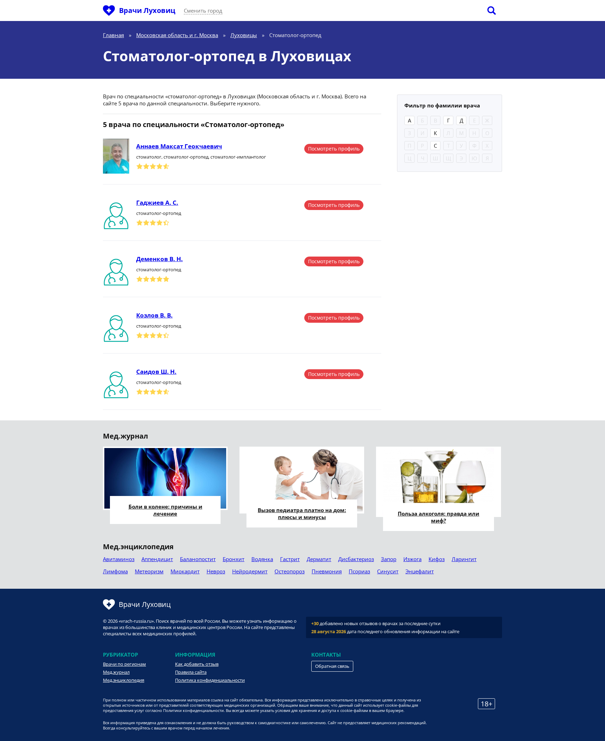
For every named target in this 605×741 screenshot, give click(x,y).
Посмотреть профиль (334, 148)
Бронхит (233, 558)
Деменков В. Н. (159, 259)
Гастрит (290, 558)
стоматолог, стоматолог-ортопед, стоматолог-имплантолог (201, 157)
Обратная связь (332, 666)
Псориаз (359, 571)
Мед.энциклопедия (123, 680)
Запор (388, 558)
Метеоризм (149, 571)
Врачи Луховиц (147, 10)
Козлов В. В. (154, 315)
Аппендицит (157, 558)
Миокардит (185, 571)
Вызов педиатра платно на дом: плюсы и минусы (302, 513)
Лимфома (115, 571)
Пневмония (327, 571)
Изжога (412, 558)
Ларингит (464, 558)
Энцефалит (419, 571)
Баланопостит (198, 558)
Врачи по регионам (124, 664)
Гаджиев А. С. (157, 202)
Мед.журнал (116, 672)
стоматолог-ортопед (158, 213)
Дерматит (319, 558)
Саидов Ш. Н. (156, 372)
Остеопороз (289, 571)
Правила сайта (191, 672)
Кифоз (437, 558)
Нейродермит (249, 571)
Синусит (387, 571)
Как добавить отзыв (196, 664)
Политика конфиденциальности (210, 680)
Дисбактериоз (356, 558)
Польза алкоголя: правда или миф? (438, 517)
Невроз (216, 571)
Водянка (262, 558)
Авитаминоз (118, 558)
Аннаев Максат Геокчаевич (179, 146)
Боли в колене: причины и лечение (165, 510)
